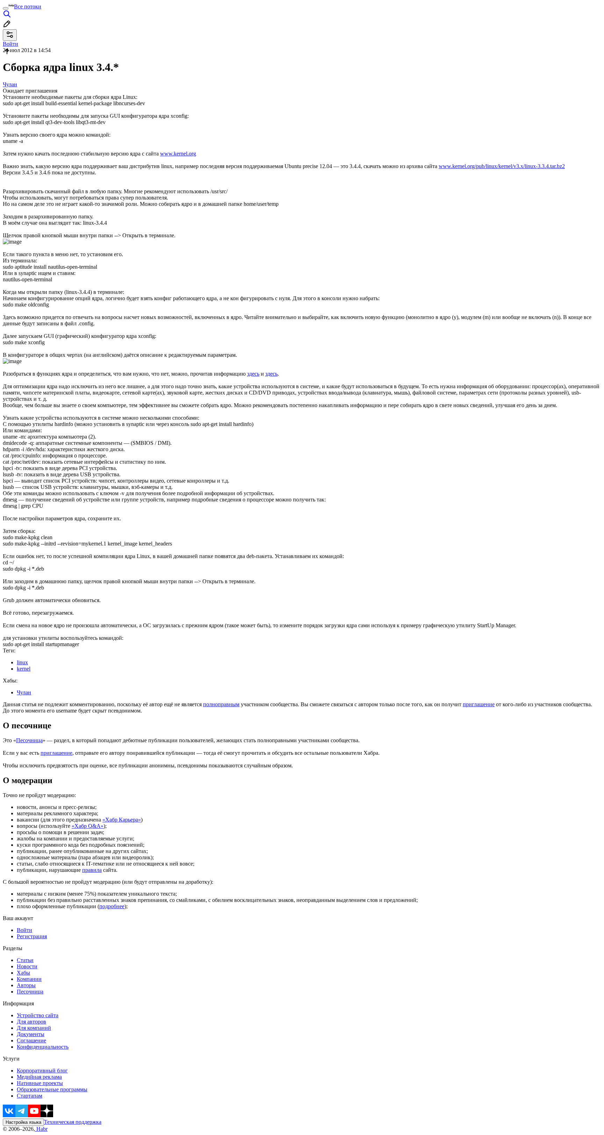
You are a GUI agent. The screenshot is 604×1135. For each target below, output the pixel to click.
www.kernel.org (178, 154)
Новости (27, 966)
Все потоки (27, 6)
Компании (29, 979)
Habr (41, 1129)
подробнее (111, 906)
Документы (30, 1034)
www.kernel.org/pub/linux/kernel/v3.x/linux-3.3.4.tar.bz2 (502, 166)
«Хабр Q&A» (87, 826)
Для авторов (31, 1022)
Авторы (26, 985)
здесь (253, 374)
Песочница (29, 740)
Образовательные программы (52, 1089)
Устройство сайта (37, 1015)
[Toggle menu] (5, 8)
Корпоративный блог (42, 1070)
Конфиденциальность (43, 1047)
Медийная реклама (39, 1077)
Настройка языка (23, 1122)
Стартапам (29, 1096)
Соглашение (31, 1040)
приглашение (479, 704)
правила (92, 870)
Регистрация (32, 936)
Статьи (25, 960)
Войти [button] (10, 44)
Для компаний (34, 1028)
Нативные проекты (40, 1083)
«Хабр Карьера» (121, 820)
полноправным (221, 704)
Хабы (23, 973)
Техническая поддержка (72, 1122)
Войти (24, 930)
